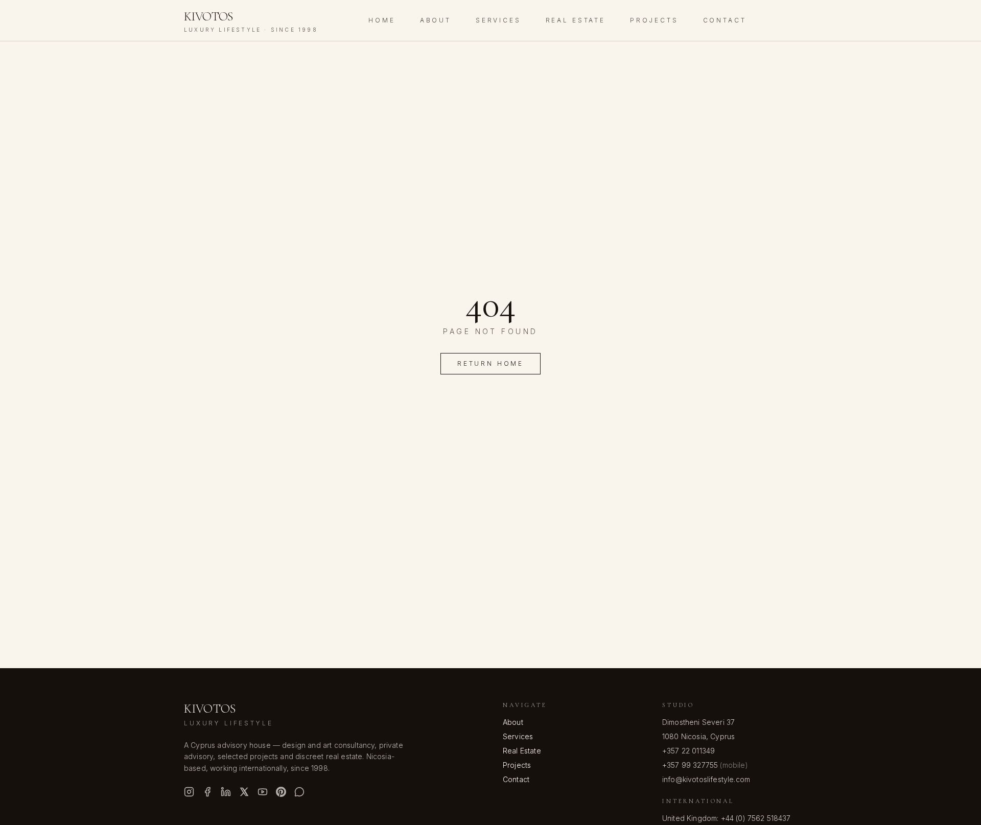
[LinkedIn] (226, 792)
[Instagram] (189, 792)
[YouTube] (263, 792)
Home (381, 20)
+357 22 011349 (688, 750)
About (435, 20)
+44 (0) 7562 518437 (756, 818)
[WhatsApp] (299, 792)
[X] (244, 792)
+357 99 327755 (690, 765)
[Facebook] (207, 792)
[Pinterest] (281, 792)
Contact (724, 20)
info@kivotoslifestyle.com (706, 779)
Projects (654, 20)
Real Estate (575, 20)
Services (498, 20)
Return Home (490, 363)
